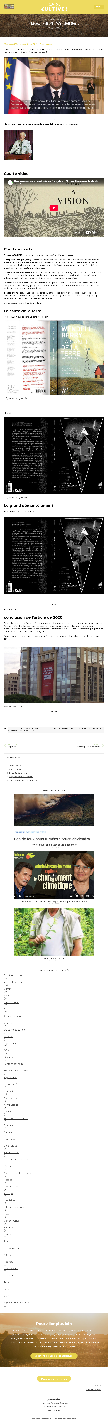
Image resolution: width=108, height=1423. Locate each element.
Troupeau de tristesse (16, 1071)
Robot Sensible (71, 1419)
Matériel (8, 1036)
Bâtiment (9, 1227)
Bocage (8, 1180)
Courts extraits (15, 769)
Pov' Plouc (9, 1139)
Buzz (6, 1214)
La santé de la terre (18, 773)
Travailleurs (10, 1282)
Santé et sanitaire (13, 1064)
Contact (97, 1386)
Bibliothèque (20, 44)
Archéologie (11, 1098)
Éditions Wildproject (39, 317)
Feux (6, 1289)
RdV (6, 1241)
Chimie (8, 1023)
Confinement (11, 1221)
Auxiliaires (9, 1200)
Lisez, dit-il (32, 44)
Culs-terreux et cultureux (17, 1173)
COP (6, 1296)
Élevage (8, 1193)
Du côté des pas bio (15, 1030)
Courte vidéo (15, 765)
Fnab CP (8, 1111)
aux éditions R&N (26, 511)
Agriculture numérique (16, 1302)
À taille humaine (13, 1016)
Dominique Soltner (54, 958)
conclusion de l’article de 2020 (23, 780)
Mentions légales (93, 1389)
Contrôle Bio (11, 1268)
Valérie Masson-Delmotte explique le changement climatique (54, 901)
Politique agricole (14, 975)
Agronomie (10, 1043)
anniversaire (11, 1187)
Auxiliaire (9, 1132)
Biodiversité (10, 1146)
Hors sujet (9, 1091)
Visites (7, 1234)
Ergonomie (10, 1077)
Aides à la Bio (11, 1084)
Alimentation (11, 1105)
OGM (7, 1050)
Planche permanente (16, 1159)
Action (7, 995)
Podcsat (8, 1262)
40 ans (7, 1255)
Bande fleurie (11, 1152)
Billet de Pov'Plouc (14, 1207)
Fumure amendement (16, 1118)
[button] (5, 166)
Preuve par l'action (14, 1248)
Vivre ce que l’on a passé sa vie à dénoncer (54, 845)
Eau (6, 1009)
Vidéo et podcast (45, 44)
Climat (7, 989)
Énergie (8, 1125)
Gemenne (9, 1275)
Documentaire (12, 1057)
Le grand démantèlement (21, 776)
